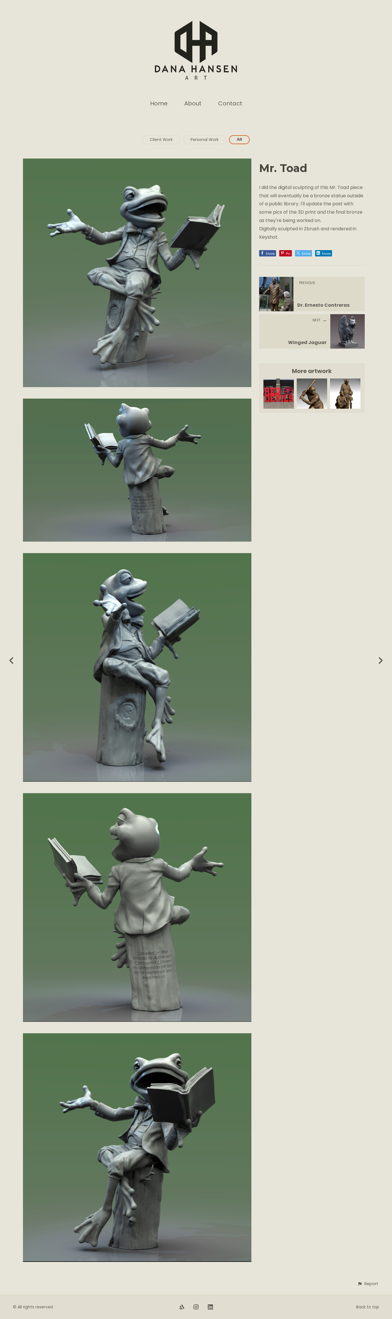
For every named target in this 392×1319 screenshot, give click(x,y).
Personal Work (205, 139)
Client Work (161, 139)
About (192, 103)
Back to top (367, 1307)
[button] (368, 1284)
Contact (230, 103)
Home (159, 103)
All (239, 139)
